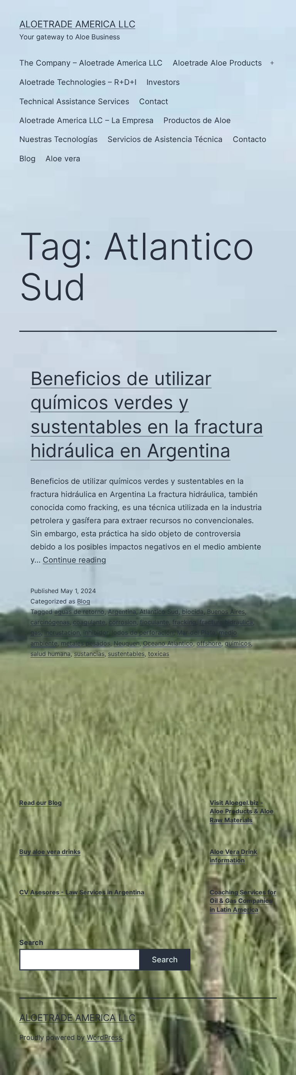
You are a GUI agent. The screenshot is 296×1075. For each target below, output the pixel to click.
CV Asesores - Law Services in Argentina (81, 892)
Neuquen (127, 643)
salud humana (50, 654)
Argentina (122, 611)
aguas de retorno (79, 611)
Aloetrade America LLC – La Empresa (86, 120)
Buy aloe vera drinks (50, 851)
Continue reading (74, 560)
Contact (153, 101)
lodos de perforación (142, 632)
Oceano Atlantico (168, 643)
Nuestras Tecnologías (58, 139)
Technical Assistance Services (74, 101)
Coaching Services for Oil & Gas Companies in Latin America (243, 900)
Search (31, 942)
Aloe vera (62, 158)
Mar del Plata (196, 632)
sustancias (89, 654)
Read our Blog (40, 802)
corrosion (122, 622)
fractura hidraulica (226, 622)
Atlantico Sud (159, 611)
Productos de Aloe (197, 120)
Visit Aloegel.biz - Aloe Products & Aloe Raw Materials (242, 811)
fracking (184, 622)
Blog (27, 158)
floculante (154, 622)
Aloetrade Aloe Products (217, 63)
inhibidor (95, 632)
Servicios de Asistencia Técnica (165, 139)
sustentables (126, 654)
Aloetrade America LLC (77, 24)
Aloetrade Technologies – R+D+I (77, 82)
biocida (193, 611)
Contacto (249, 139)
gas (35, 632)
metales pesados (85, 643)
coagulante (89, 622)
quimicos (238, 643)
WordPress (104, 1037)
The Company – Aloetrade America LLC (91, 63)
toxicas (158, 654)
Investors (163, 82)
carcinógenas (49, 622)
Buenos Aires (226, 611)
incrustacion (62, 632)
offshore (209, 643)
